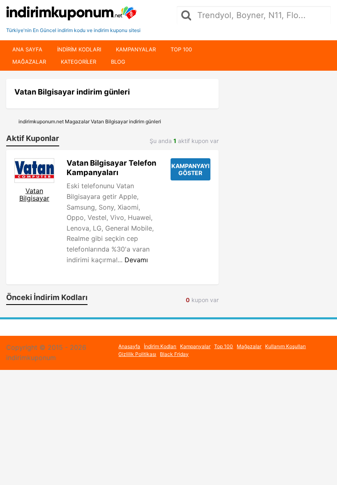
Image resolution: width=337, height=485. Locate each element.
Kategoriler (78, 61)
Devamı (136, 260)
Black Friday (174, 354)
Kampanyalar (136, 49)
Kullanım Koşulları (285, 346)
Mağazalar (29, 61)
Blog (118, 61)
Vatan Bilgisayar (34, 194)
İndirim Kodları (160, 346)
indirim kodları (79, 49)
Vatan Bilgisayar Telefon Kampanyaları (111, 167)
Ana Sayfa (27, 49)
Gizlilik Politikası (137, 354)
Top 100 (181, 49)
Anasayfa (129, 346)
